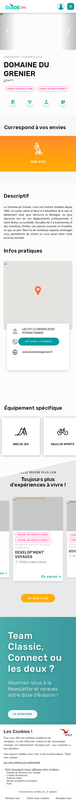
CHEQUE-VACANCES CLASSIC (20, 89)
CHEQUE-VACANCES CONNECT (52, 89)
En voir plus (38, 598)
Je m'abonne (22, 714)
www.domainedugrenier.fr (37, 352)
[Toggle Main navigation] (70, 6)
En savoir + (51, 576)
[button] (7, 31)
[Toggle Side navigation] (61, 6)
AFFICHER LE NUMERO (38, 341)
